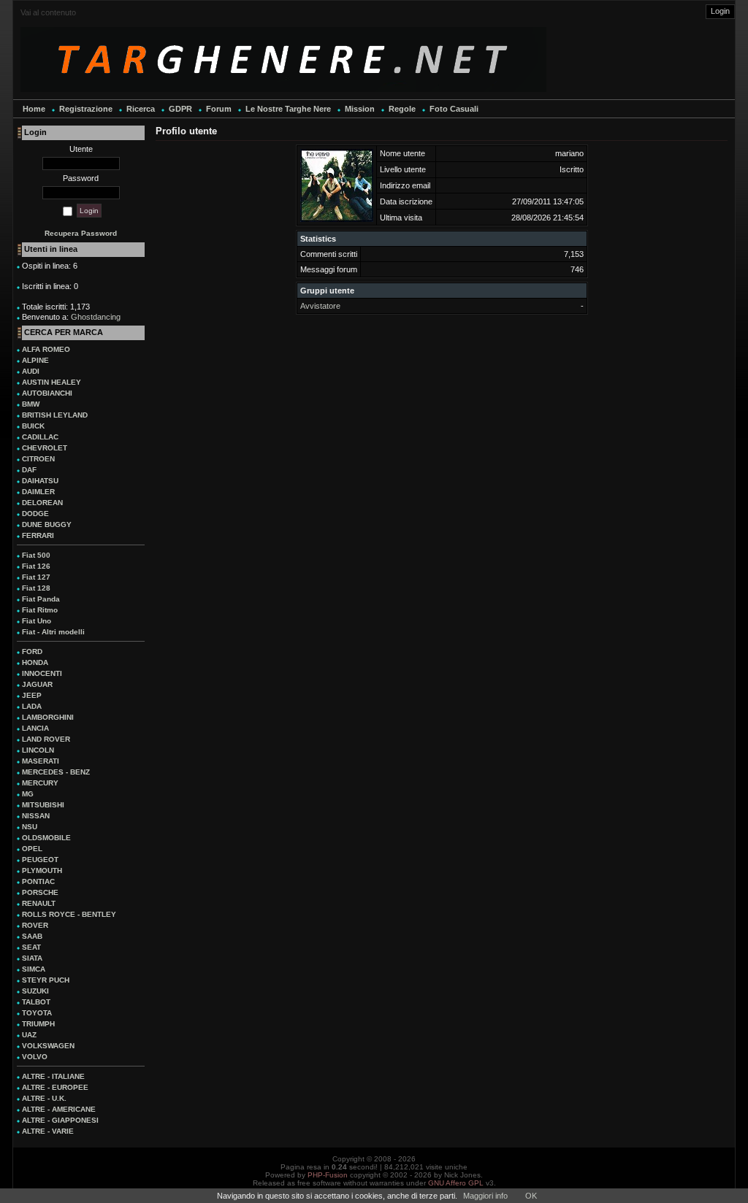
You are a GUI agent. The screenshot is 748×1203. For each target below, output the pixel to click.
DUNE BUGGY (47, 524)
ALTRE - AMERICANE (59, 1109)
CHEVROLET (44, 448)
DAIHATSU (40, 481)
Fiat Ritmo (40, 610)
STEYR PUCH (45, 980)
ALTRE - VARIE (48, 1131)
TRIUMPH (38, 1024)
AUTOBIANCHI (47, 393)
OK (531, 1195)
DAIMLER (38, 492)
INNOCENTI (42, 673)
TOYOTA (37, 1013)
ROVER (35, 925)
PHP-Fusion (328, 1175)
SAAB (32, 936)
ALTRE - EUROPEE (55, 1087)
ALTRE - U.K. (44, 1098)
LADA (32, 706)
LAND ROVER (46, 739)
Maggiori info (485, 1195)
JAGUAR (37, 684)
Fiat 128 (36, 588)
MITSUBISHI (43, 805)
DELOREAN (42, 503)
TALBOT (36, 1002)
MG (28, 794)
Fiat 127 (36, 577)
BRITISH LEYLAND (55, 415)
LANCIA (35, 728)
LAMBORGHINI (48, 717)
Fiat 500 (36, 555)
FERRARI (38, 535)
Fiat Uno (36, 621)
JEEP (32, 695)
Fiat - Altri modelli (53, 632)
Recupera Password (81, 233)
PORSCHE (40, 892)
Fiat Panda (41, 599)
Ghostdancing (96, 316)
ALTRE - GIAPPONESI (60, 1120)
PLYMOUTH (42, 870)
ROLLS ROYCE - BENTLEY (69, 914)
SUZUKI (35, 991)
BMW (30, 404)
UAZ (29, 1035)
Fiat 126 (36, 566)
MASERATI (40, 761)
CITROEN (38, 459)
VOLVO (34, 1057)
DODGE (35, 514)
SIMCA (33, 969)
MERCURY (40, 783)
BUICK (33, 426)
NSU (29, 827)
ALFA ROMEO (46, 349)
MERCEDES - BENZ (56, 772)
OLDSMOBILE (46, 838)
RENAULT (39, 903)
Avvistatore (320, 305)
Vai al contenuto (48, 12)
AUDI (30, 371)
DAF (29, 470)
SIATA (32, 958)
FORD (32, 651)
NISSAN (36, 816)
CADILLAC (40, 437)
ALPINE (35, 360)
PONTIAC (38, 881)
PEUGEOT (40, 860)
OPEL (32, 849)
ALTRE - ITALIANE (53, 1076)
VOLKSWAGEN (48, 1046)
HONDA (35, 662)
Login (720, 11)
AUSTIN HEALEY (51, 382)
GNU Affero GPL (456, 1183)
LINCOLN (38, 750)
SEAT (31, 947)
